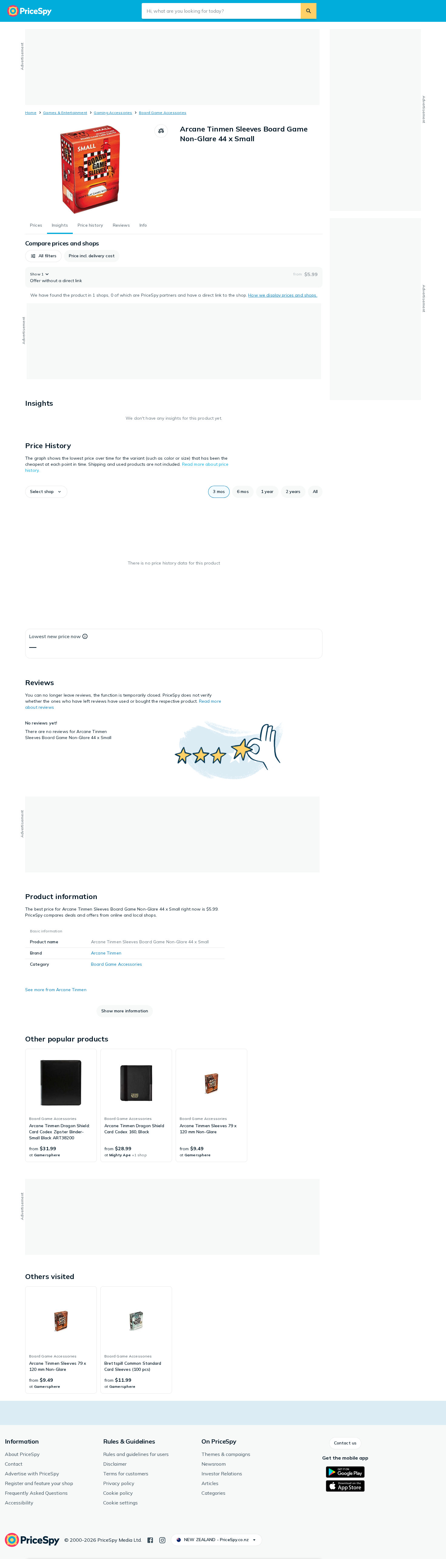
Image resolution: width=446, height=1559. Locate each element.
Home (30, 112)
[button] (43, 256)
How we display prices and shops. (282, 295)
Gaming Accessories (113, 112)
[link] (61, 1105)
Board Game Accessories (162, 112)
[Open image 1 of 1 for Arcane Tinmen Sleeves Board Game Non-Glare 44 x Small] (89, 169)
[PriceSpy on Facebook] (150, 1540)
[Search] (308, 11)
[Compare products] (161, 131)
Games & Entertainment (65, 112)
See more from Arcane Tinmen (55, 989)
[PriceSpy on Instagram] (162, 1540)
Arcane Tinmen (106, 953)
